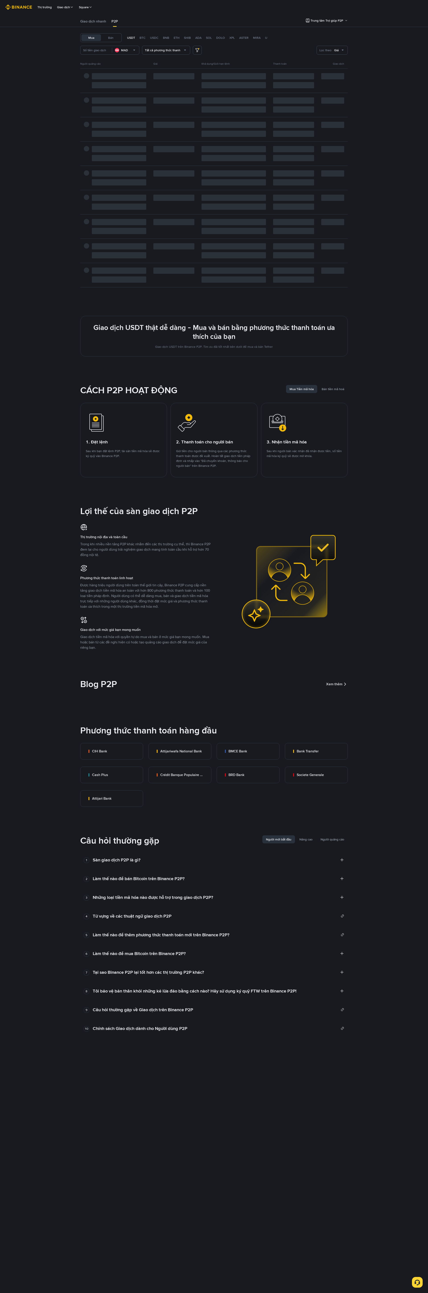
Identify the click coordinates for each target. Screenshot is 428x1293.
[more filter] (197, 50)
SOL (209, 38)
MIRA (257, 38)
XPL (232, 38)
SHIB (187, 38)
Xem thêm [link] (334, 684)
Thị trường (44, 7)
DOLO (220, 38)
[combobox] (125, 50)
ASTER (244, 38)
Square (84, 7)
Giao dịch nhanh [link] (93, 21)
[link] (111, 751)
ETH (176, 38)
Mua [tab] (91, 38)
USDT (131, 38)
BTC (143, 38)
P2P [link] (114, 21)
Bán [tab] (110, 38)
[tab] (93, 21)
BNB (166, 38)
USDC (154, 38)
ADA (198, 38)
